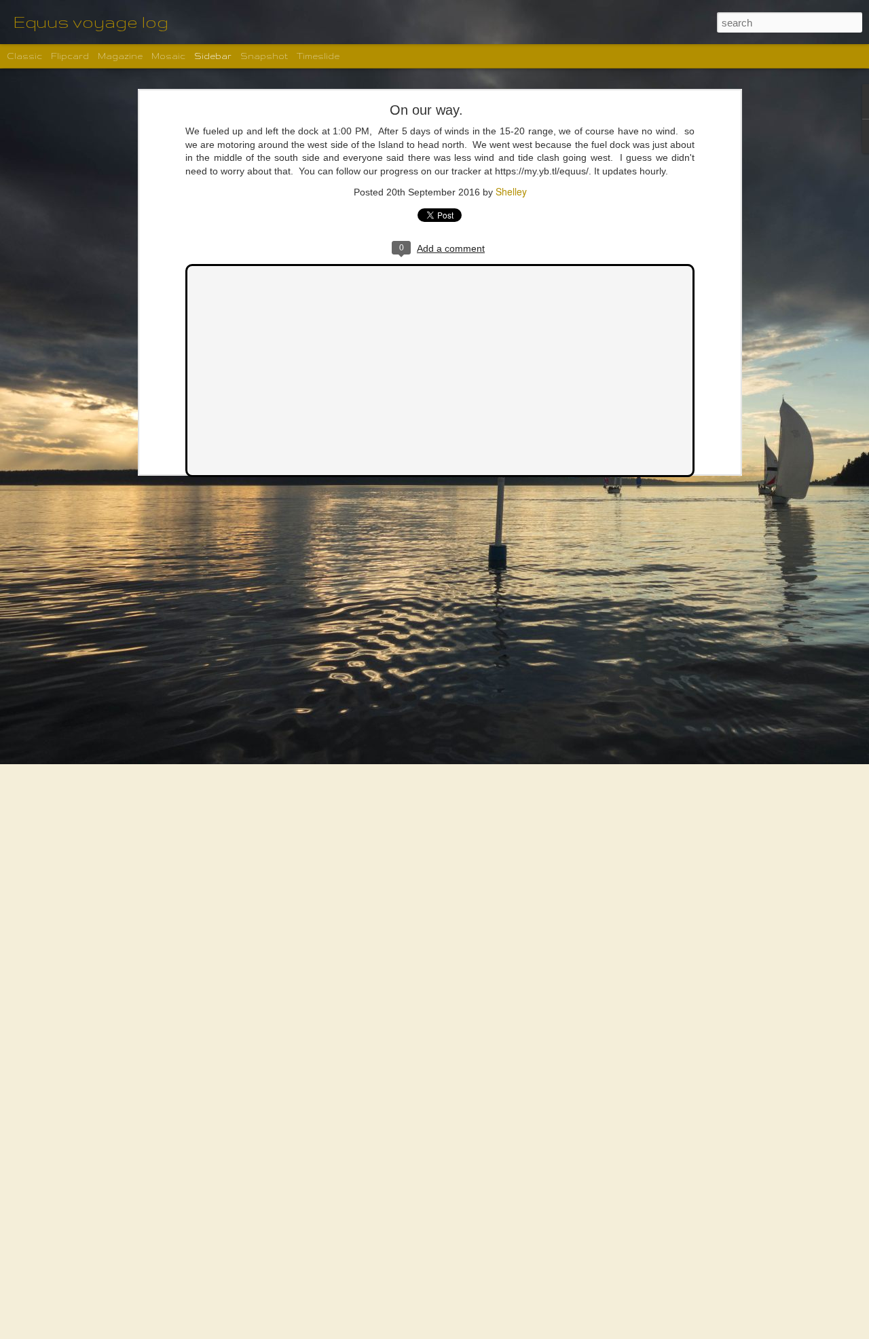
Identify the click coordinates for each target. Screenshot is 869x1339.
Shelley (511, 191)
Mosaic (168, 56)
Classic (24, 56)
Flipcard (70, 56)
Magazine (120, 56)
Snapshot (264, 56)
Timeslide (318, 56)
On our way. (426, 109)
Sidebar (213, 56)
